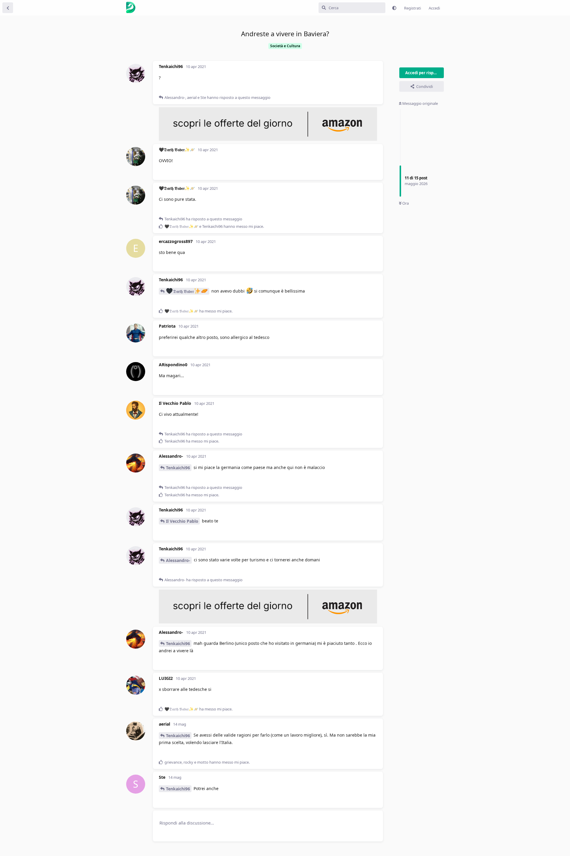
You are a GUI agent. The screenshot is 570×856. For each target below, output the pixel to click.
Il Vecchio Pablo (182, 521)
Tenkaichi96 (178, 467)
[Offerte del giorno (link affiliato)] (268, 139)
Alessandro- (178, 560)
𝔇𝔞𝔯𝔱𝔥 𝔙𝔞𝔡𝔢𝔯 (183, 291)
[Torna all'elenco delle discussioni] (7, 7)
